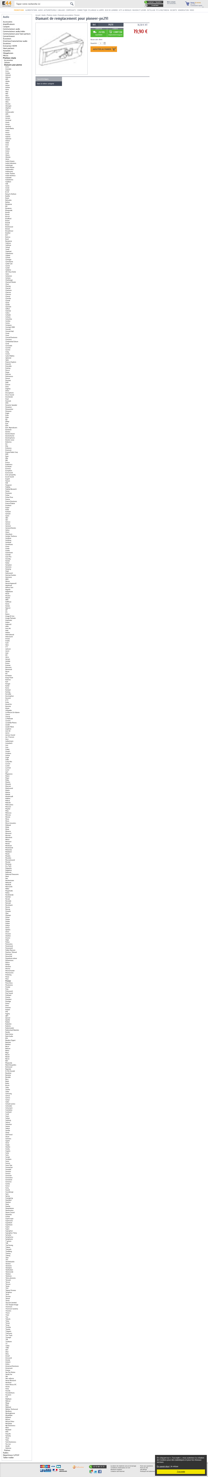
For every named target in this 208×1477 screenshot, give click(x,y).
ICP (6, 610)
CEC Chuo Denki (10, 272)
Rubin (7, 1083)
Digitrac (8, 389)
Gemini (7, 524)
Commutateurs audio (11, 29)
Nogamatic (9, 891)
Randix (7, 1032)
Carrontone (9, 262)
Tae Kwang (9, 1245)
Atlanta (7, 157)
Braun (7, 225)
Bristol (7, 229)
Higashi (7, 589)
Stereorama (9, 1210)
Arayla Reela (9, 128)
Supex (7, 1227)
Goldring (8, 540)
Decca (7, 370)
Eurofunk (8, 467)
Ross (7, 1079)
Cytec (7, 360)
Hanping (8, 569)
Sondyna (8, 1159)
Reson (7, 1055)
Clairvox (8, 292)
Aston (7, 151)
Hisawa (7, 596)
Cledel (7, 305)
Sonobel (8, 1169)
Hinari (7, 594)
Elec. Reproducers (11, 428)
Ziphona (8, 1448)
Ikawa (7, 614)
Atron (7, 159)
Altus (7, 110)
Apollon (8, 126)
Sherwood (8, 1135)
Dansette (8, 366)
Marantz (8, 784)
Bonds (7, 212)
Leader (7, 725)
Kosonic (8, 698)
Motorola (8, 850)
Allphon (8, 108)
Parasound (9, 948)
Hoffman (8, 602)
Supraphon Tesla (11, 1233)
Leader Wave (9, 727)
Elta (6, 446)
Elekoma (8, 442)
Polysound (9, 991)
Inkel (7, 626)
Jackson (8, 649)
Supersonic (9, 1221)
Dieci (7, 387)
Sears (7, 1116)
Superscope (9, 1219)
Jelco (7, 657)
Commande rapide (196, 5)
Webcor (7, 1401)
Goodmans (9, 544)
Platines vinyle (9, 58)
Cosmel (8, 348)
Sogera (7, 1151)
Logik (7, 758)
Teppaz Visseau (10, 1290)
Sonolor (8, 1171)
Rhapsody (8, 1063)
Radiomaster (9, 1028)
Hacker (7, 561)
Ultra (7, 1354)
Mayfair (7, 809)
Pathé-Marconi (10, 950)
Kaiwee (7, 665)
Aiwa (7, 89)
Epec (7, 456)
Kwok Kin (8, 704)
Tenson (7, 1284)
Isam (7, 643)
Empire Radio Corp (11, 452)
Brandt (7, 223)
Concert (8, 329)
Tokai (7, 1321)
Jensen (7, 659)
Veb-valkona (9, 1378)
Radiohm (8, 1024)
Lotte (7, 760)
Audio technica (10, 176)
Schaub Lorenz (10, 1104)
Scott (7, 1114)
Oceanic (8, 911)
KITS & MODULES (125, 10)
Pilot (7, 979)
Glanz (7, 532)
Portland (8, 995)
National (8, 872)
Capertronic (9, 253)
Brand (7, 221)
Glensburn (8, 534)
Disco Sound (9, 395)
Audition (8, 182)
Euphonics (8, 464)
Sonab (7, 1157)
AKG (6, 94)
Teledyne (8, 1268)
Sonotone (8, 1180)
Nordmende (9, 895)
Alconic (7, 104)
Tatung (7, 1255)
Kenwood (8, 669)
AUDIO (40, 10)
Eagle (7, 413)
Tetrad (7, 1299)
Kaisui (7, 663)
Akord (7, 98)
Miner (7, 829)
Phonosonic (9, 973)
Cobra (7, 313)
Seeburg (8, 1120)
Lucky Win (8, 762)
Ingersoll (8, 624)
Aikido (7, 81)
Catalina (8, 270)
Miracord (8, 833)
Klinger (7, 684)
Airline (7, 87)
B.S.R (7, 192)
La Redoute (9, 719)
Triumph (8, 1337)
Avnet (7, 188)
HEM (6, 579)
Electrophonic (10, 438)
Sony (7, 1188)
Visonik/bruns (10, 1393)
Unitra (7, 1364)
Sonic (7, 1161)
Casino (7, 266)
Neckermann (9, 880)
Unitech (7, 1362)
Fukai (7, 510)
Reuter (7, 1057)
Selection (8, 1124)
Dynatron (8, 407)
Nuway (7, 909)
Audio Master (9, 167)
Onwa (7, 928)
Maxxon (8, 807)
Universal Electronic (12, 1366)
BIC (6, 206)
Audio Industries (10, 163)
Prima (7, 1003)
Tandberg (8, 1251)
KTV (6, 700)
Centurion (8, 276)
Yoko (7, 1440)
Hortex (7, 606)
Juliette (7, 661)
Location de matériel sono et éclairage (123, 1466)
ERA (6, 458)
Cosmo (7, 350)
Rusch (7, 1085)
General (8, 526)
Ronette (8, 1077)
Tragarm (8, 1331)
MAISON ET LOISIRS (139, 10)
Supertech (8, 1223)
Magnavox (9, 774)
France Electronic (11, 501)
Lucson (7, 764)
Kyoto (7, 708)
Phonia (7, 969)
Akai (6, 92)
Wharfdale (8, 1415)
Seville (7, 1130)
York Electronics (10, 1442)
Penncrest (8, 954)
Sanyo (7, 1100)
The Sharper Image (11, 1305)
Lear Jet (7, 731)
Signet (7, 1141)
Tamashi (8, 1249)
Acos (7, 71)
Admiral (8, 75)
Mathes (7, 799)
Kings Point (9, 678)
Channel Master (10, 282)
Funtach (8, 512)
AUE (6, 184)
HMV (6, 600)
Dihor (7, 391)
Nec (6, 878)
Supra (7, 1229)
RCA (6, 1038)
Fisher (7, 495)
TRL (6, 1339)
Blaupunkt (8, 210)
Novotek (8, 901)
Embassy (8, 448)
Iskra (7, 645)
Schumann (9, 1108)
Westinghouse (10, 1413)
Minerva (8, 831)
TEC (6, 1260)
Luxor (7, 770)
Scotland (8, 1112)
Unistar (7, 1360)
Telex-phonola (10, 1278)
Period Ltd (8, 956)
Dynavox (8, 411)
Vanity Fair (8, 1374)
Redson (7, 1049)
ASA (6, 147)
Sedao (7, 1118)
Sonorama (9, 1178)
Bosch (7, 217)
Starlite (7, 1206)
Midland (8, 825)
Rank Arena (9, 1034)
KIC (6, 674)
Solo (7, 1155)
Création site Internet (117, 1471)
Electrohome (9, 436)
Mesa (7, 819)
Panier (196, 2)
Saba (7, 1087)
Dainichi (8, 364)
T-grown (8, 1241)
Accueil (38, 15)
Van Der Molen (10, 1372)
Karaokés (6, 50)
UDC (6, 1350)
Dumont (8, 401)
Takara (7, 1247)
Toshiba (8, 1327)
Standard (8, 1200)
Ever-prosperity (10, 475)
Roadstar (8, 1073)
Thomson (8, 1307)
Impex (7, 622)
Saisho (7, 1089)
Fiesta (7, 491)
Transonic (8, 1333)
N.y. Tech (8, 866)
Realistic (8, 1042)
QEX (6, 1016)
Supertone (8, 1225)
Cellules (7, 62)
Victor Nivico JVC (10, 1385)
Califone (8, 245)
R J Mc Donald (10, 1071)
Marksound (9, 788)
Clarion (7, 296)
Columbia (8, 319)
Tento (7, 1286)
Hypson (7, 608)
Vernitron (8, 1383)
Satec (7, 1102)
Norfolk (8, 897)
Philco (7, 962)
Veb (6, 1376)
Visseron (8, 1395)
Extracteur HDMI (10, 46)
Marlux (7, 792)
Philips (7, 964)
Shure (7, 1137)
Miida (7, 827)
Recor (7, 1046)
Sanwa (7, 1098)
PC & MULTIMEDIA (162, 10)
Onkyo (7, 926)
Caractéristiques (43, 79)
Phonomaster (10, 971)
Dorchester (9, 397)
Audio (44, 15)
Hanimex (8, 567)
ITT (6, 647)
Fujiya (7, 508)
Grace (7, 546)
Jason (7, 651)
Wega (7, 1403)
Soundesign (9, 1192)
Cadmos (8, 243)
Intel (6, 630)
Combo (7, 321)
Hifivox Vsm (9, 587)
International (9, 635)
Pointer (7, 987)
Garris (7, 516)
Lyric (6, 772)
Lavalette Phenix (11, 723)
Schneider (8, 1106)
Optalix (7, 930)
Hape (7, 571)
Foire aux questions (146, 1466)
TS (6, 1344)
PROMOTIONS (19, 10)
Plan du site (144, 1468)
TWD (7, 1348)
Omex (7, 917)
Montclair (8, 846)
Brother (7, 233)
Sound (7, 1190)
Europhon (8, 471)
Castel (7, 268)
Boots (7, 214)
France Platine (10, 503)
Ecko (7, 415)
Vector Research (10, 1380)
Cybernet (8, 358)
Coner (7, 333)
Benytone (8, 204)
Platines (7, 1450)
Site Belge (143, 1469)
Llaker (7, 749)
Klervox (8, 680)
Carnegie (8, 260)
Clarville (8, 298)
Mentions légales (116, 1469)
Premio (7, 997)
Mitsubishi (8, 837)
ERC (6, 460)
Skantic (7, 1147)
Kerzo (7, 671)
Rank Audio (9, 1036)
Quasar (7, 1018)
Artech (7, 141)
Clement (8, 307)
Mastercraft (9, 796)
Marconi (8, 786)
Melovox (8, 813)
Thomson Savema (11, 1309)
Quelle (7, 1020)
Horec (7, 604)
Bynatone (8, 241)
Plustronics (9, 985)
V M (6, 1397)
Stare (7, 1204)
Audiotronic (9, 180)
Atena (7, 155)
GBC (6, 518)
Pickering (8, 975)
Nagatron (8, 870)
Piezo (7, 977)
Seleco (7, 1122)
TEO (6, 1288)
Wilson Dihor (9, 1421)
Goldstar (8, 542)
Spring (7, 1196)
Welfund (8, 1407)
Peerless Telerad (11, 952)
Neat (7, 876)
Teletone (8, 1276)
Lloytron (8, 753)
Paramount (9, 946)
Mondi (7, 844)
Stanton (8, 1202)
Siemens (8, 1139)
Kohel (7, 686)
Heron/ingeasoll (10, 583)
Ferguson (8, 485)
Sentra (7, 1126)
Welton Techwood (11, 1409)
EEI (6, 419)
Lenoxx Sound (10, 735)
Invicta (7, 639)
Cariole (7, 258)
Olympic (8, 915)
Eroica (7, 462)
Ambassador (9, 112)
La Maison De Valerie (12, 712)
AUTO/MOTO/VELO (50, 10)
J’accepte (181, 1472)
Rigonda (8, 1069)
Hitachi (7, 598)
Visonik (7, 1391)
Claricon (8, 294)
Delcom (8, 374)
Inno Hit (8, 628)
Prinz (7, 1005)
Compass (8, 325)
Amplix (7, 116)
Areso (7, 133)
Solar (7, 1153)
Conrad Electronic (11, 337)
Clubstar (8, 311)
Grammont (9, 553)
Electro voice (9, 440)
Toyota (7, 1329)
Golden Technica (11, 536)
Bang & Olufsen (10, 194)
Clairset (7, 288)
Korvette (8, 694)
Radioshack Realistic (12, 1030)
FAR (6, 483)
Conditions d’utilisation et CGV (120, 1468)
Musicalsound (10, 860)
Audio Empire (9, 161)
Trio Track (8, 1335)
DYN (6, 403)
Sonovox (8, 1182)
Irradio (7, 641)
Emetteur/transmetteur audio (15, 41)
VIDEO (192, 10)
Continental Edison (11, 342)
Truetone (8, 1342)
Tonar (7, 1325)
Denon (7, 378)
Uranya (7, 1370)
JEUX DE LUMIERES (111, 10)
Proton (7, 1010)
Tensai (7, 1282)
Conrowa (8, 339)
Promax (8, 1008)
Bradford (8, 219)
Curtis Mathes (9, 356)
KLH (6, 682)
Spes (7, 1194)
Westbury (8, 1411)
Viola (7, 1389)
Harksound (9, 573)
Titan (7, 1315)
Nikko (7, 889)
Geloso (7, 522)
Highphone (9, 592)
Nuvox (7, 907)
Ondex (7, 921)
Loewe (7, 755)
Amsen (7, 118)
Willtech (8, 1417)
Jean (6, 653)
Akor (7, 96)
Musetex (8, 858)
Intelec (7, 633)
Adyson (7, 77)
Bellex (7, 202)
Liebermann (9, 741)
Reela (7, 1051)
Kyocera (8, 706)
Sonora (7, 1174)
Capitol (7, 255)
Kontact (8, 690)
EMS (6, 454)
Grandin (8, 555)
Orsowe (8, 934)
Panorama (8, 944)
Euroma (8, 469)
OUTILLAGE (151, 10)
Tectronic (8, 1266)
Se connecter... (172, 3)
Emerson (8, 450)
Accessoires (8, 60)
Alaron (7, 100)
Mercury (8, 815)
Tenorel (8, 1280)
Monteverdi (9, 848)
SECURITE (173, 10)
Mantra (7, 782)
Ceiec (7, 274)
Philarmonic (9, 960)
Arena (7, 130)
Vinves (7, 1387)
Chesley (8, 286)
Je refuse (174, 1466)
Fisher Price (9, 497)
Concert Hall (9, 331)
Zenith (7, 1446)
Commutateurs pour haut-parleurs (17, 34)
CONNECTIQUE (82, 10)
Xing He (8, 1434)
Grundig (8, 559)
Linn (6, 745)
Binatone (8, 208)
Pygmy (7, 1014)
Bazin (7, 198)
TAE (6, 1243)
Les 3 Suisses (9, 737)
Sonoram (8, 1176)
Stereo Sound (10, 1212)
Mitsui (7, 839)
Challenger (9, 280)
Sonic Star (8, 1165)
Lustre (7, 766)
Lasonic (8, 721)
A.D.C (7, 67)
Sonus (7, 1186)
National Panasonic (12, 874)
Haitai (7, 563)
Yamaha (8, 1436)
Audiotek (8, 178)
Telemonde (9, 1272)
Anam (7, 122)
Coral (7, 344)
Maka (7, 780)
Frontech (8, 505)
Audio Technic (10, 173)
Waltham (8, 1399)
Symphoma (9, 1237)
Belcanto (8, 200)
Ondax (7, 919)
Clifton (7, 309)
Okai (6, 913)
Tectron (8, 1264)
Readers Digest (10, 1040)
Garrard (7, 514)
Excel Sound (9, 477)
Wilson (7, 1419)
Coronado (8, 346)
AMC (6, 114)
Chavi (7, 284)
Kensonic (8, 667)
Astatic (7, 149)
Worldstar (8, 1424)
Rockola (8, 1075)
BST (6, 235)
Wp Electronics (10, 1426)
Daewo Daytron (10, 362)
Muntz (7, 854)
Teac (7, 1258)
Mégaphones (8, 53)
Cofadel (8, 315)
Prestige (8, 1001)
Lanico (7, 714)
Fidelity (7, 487)
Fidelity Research (11, 489)
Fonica (7, 499)
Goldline (8, 538)
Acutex (7, 73)
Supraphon (9, 1231)
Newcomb (8, 887)
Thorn (7, 1313)
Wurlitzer (8, 1430)
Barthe (7, 196)
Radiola (8, 1026)
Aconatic (8, 69)
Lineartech (8, 743)
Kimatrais (8, 676)
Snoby (7, 1149)
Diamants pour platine (13, 65)
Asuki (7, 153)
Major (7, 778)
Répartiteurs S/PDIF (11, 1455)
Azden (7, 190)
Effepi (7, 421)
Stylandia (8, 1214)
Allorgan (8, 106)
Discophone (9, 393)
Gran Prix (8, 557)
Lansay (7, 717)
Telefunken (9, 1270)
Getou (7, 530)
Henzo (7, 581)
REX (6, 1061)
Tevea (7, 1301)
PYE (6, 1012)
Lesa (6, 739)
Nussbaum (9, 905)
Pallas (7, 942)
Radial (7, 1022)
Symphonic (9, 1239)
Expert (7, 479)
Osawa (7, 938)
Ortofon (8, 936)
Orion (7, 932)
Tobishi (7, 1319)
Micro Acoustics (10, 823)
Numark (8, 903)
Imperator (8, 620)
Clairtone (8, 290)
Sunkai (7, 1217)
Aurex (7, 186)
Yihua (7, 1438)
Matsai (7, 801)
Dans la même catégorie (45, 84)
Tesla (7, 1294)
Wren (7, 1428)
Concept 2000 (10, 327)
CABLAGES (61, 10)
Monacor (8, 842)
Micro (7, 821)
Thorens (8, 1311)
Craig (7, 352)
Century (7, 278)
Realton (8, 1044)
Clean (7, 303)
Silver (7, 1143)
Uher (7, 1352)
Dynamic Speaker (11, 405)
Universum (9, 1368)
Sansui (7, 1096)
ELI (6, 444)
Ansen (7, 124)
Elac (6, 423)
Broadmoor (9, 231)
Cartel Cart (8, 264)
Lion (6, 747)
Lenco (7, 733)
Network (8, 883)
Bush (7, 239)
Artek (7, 143)
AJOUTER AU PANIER (102, 49)
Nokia (7, 893)
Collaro (7, 317)
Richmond (8, 1067)
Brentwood (9, 227)
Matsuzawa (9, 805)
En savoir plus (163, 1466)
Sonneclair (9, 1167)
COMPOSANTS (71, 10)
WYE (6, 1432)
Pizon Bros (9, 983)
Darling (7, 368)
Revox (7, 1059)
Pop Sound (9, 993)
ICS (6, 612)
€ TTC (193, 4)
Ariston (7, 135)
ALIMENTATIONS (31, 10)
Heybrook (8, 585)
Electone (8, 430)
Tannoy (8, 1253)
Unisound (8, 1358)
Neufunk (8, 885)
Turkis (7, 1346)
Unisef (7, 1356)
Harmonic (8, 577)
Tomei (7, 1323)
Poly (6, 989)
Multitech (8, 852)
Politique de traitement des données (152, 1471)
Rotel (7, 1081)
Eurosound (9, 473)
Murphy (7, 856)
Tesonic (8, 1296)
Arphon (7, 137)
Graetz (7, 551)
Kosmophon (9, 696)
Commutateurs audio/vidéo (14, 31)
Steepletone (9, 1208)
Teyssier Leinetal (11, 1303)
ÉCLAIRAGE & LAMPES (96, 10)
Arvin (7, 145)
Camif (7, 249)
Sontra (7, 1184)
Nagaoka (8, 868)
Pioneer (77, 15)
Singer (7, 1145)
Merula (7, 817)
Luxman (8, 768)
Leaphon (8, 729)
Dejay (7, 372)
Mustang (8, 864)
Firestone (8, 493)
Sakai (7, 1092)
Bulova (7, 237)
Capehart (8, 251)
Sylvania (8, 1235)
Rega (7, 1053)
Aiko (6, 83)
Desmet (8, 380)
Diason (7, 385)
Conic (7, 335)
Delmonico (9, 376)
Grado (7, 549)
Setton (7, 1128)
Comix (7, 323)
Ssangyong (9, 1198)
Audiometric (9, 169)
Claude (7, 301)
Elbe (6, 426)
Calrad (7, 247)
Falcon (7, 481)
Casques (6, 26)
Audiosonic (9, 171)
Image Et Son (9, 616)
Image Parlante (10, 618)
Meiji (7, 811)
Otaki (7, 940)
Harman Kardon (10, 575)
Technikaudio (9, 1262)
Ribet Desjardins (10, 1065)
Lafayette (8, 710)
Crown (7, 354)
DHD (7, 383)
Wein (7, 1405)
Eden (7, 417)
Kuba (7, 702)
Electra (7, 432)
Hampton (8, 565)
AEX (6, 79)
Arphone (8, 139)
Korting (7, 692)
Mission (8, 835)
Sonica (7, 1163)
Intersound (9, 637)
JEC (6, 655)
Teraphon (8, 1292)
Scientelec (8, 1110)
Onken (7, 924)
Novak (7, 899)
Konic (7, 688)
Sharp (7, 1133)
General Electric (10, 528)
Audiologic (9, 165)
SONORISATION (183, 10)
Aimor (7, 85)
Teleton (8, 1274)
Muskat (7, 862)
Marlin (7, 790)
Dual (7, 399)
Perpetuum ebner (11, 958)
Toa (6, 1317)
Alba (7, 102)
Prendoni (8, 999)
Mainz (7, 776)
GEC (6, 520)
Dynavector (9, 409)
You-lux (8, 1444)
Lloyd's (7, 751)
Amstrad (8, 120)
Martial (7, 794)
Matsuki (8, 803)
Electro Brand (10, 434)
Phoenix (8, 967)
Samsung (8, 1094)
